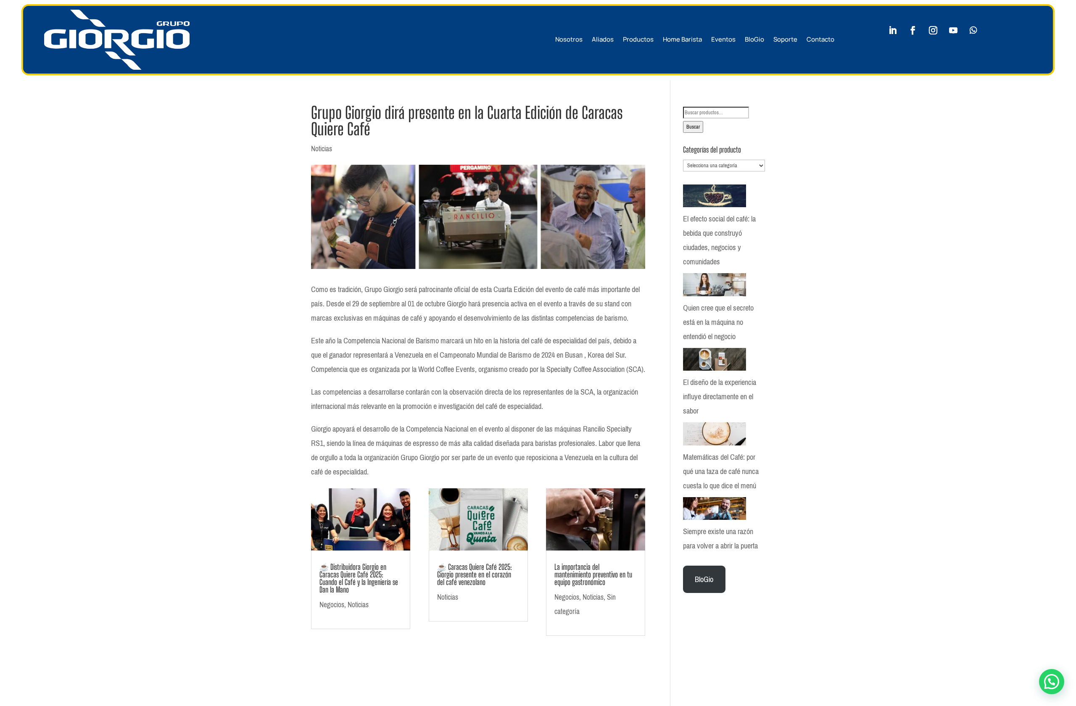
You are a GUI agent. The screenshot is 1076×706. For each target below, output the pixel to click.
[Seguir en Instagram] (933, 30)
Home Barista (682, 39)
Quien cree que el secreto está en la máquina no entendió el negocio (718, 322)
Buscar (693, 127)
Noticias (321, 148)
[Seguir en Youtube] (953, 30)
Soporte (785, 39)
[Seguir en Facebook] (913, 30)
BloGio (754, 39)
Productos (638, 39)
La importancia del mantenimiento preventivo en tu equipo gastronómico (593, 574)
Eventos (723, 39)
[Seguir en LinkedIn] (892, 30)
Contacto (820, 39)
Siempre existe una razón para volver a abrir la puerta (720, 538)
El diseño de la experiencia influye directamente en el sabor (719, 396)
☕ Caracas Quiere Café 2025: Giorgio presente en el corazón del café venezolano (474, 574)
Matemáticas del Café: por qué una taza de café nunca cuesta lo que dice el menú (721, 471)
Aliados (603, 39)
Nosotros (569, 39)
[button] (1051, 681)
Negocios (331, 604)
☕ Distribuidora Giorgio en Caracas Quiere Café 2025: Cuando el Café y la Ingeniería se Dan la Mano (358, 578)
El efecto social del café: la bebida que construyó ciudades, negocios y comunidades (719, 240)
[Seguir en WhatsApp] (973, 30)
